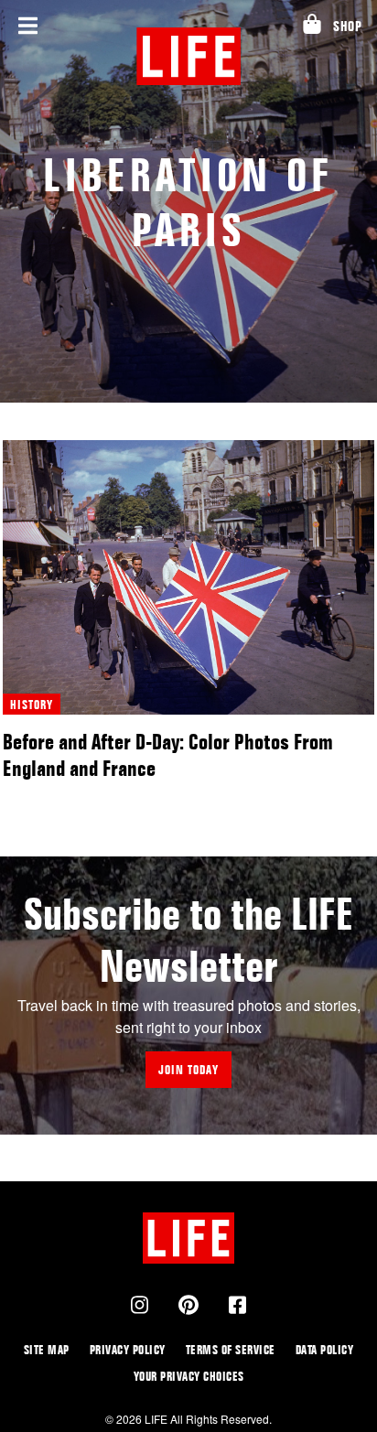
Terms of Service (230, 1349)
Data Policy (325, 1349)
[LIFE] (189, 56)
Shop (347, 26)
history (31, 704)
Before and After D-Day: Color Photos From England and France (168, 754)
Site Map (47, 1349)
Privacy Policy (128, 1349)
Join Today (188, 1069)
